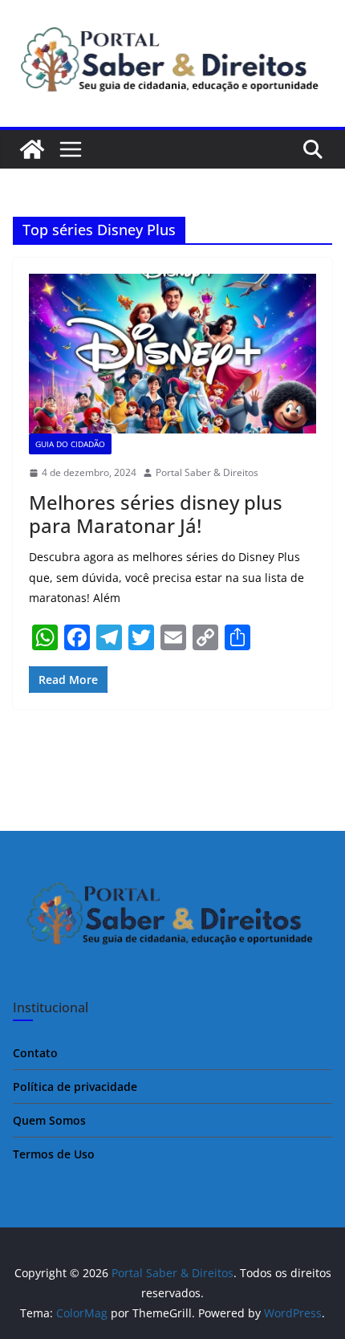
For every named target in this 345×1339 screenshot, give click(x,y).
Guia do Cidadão (70, 444)
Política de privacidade (75, 1086)
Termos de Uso (54, 1154)
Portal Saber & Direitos (207, 472)
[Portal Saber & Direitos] (32, 149)
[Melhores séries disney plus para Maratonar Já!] (172, 353)
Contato (35, 1052)
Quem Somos (49, 1120)
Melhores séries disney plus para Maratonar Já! (155, 514)
